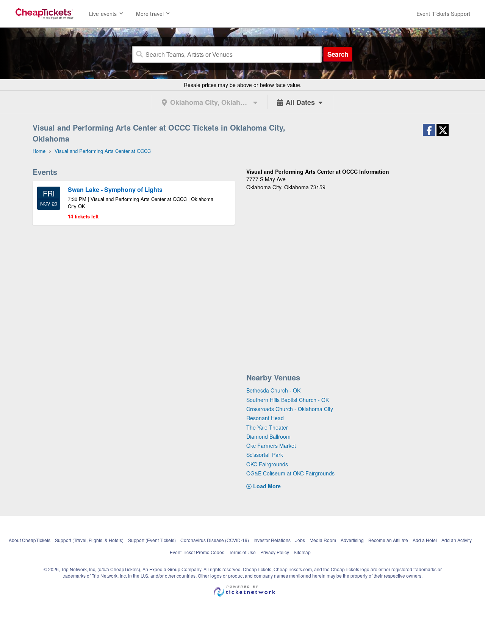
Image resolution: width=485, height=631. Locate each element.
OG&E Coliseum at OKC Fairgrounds (290, 473)
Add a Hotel (425, 540)
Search (337, 54)
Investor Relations (272, 540)
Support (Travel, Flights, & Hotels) (89, 540)
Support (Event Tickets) (152, 540)
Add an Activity (456, 540)
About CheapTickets (29, 540)
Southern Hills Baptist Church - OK (287, 400)
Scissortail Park (264, 454)
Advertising (352, 540)
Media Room (323, 540)
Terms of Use (242, 552)
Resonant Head (265, 418)
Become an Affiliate (388, 540)
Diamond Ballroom (268, 436)
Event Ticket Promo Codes (197, 552)
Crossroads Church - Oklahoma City (289, 409)
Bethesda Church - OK (273, 390)
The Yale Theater (267, 427)
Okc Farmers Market (271, 445)
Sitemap (302, 552)
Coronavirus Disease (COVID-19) (214, 540)
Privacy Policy (274, 552)
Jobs (300, 540)
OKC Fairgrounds (267, 464)
